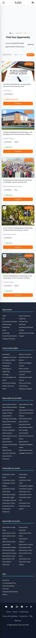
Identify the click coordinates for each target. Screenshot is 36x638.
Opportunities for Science (9, 404)
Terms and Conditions (8, 586)
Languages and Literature (9, 357)
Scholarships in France (25, 494)
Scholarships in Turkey (8, 503)
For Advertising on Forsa (9, 583)
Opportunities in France (25, 550)
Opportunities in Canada (9, 547)
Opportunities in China (8, 559)
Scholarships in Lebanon (25, 489)
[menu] (3, 2)
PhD (3, 319)
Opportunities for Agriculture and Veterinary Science (26, 436)
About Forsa (5, 580)
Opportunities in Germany (9, 553)
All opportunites (7, 54)
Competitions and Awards (9, 336)
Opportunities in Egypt (8, 550)
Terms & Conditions (10, 616)
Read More (31, 44)
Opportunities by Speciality (12, 398)
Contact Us (5, 589)
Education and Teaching (9, 383)
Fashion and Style (24, 369)
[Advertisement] (18, 632)
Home (8, 611)
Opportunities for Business (9, 407)
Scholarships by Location (11, 468)
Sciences (21, 380)
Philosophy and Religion (25, 389)
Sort (21, 55)
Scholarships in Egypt (8, 497)
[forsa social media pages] (6, 606)
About (15, 611)
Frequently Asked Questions (10, 592)
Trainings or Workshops (8, 339)
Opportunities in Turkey (8, 556)
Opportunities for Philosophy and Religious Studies (26, 444)
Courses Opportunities (10, 348)
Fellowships (22, 324)
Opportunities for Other (25, 419)
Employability (6, 354)
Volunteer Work (23, 321)
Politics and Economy (25, 383)
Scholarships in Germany (9, 500)
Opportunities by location (11, 521)
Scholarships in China (8, 506)
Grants (4, 330)
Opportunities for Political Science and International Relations (26, 413)
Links (4, 574)
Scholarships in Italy (24, 492)
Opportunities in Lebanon (26, 544)
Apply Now (18, 103)
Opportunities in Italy (25, 547)
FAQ (30, 616)
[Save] (4, 64)
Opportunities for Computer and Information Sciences (9, 444)
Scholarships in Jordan (8, 480)
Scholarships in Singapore (26, 486)
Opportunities (19, 33)
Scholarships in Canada (8, 494)
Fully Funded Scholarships (9, 321)
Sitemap (4, 594)
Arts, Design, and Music (8, 360)
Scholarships (28, 64)
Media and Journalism (25, 354)
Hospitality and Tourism (25, 377)
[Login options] (32, 2)
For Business (24, 611)
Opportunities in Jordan (8, 533)
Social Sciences (23, 386)
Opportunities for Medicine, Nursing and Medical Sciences (8, 430)
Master (4, 316)
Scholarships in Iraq (24, 503)
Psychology (5, 374)
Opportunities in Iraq (25, 559)
